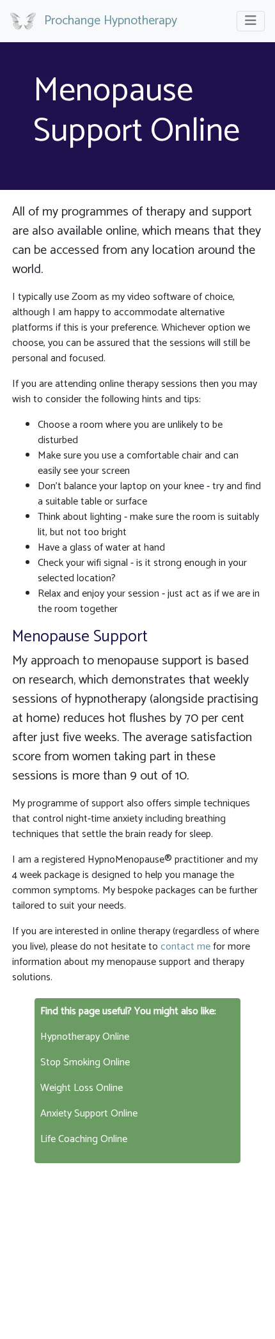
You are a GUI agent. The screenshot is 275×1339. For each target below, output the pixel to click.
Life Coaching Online (83, 1139)
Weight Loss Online (81, 1088)
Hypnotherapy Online (84, 1036)
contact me (185, 946)
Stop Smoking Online (85, 1062)
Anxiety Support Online (89, 1113)
